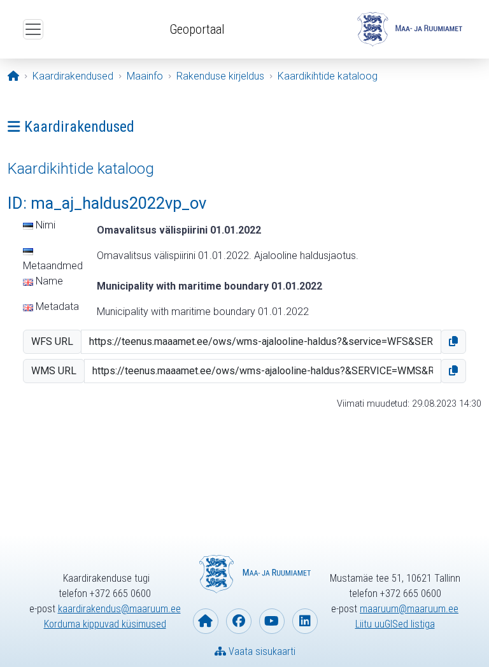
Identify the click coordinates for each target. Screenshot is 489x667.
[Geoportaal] (408, 29)
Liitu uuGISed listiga (395, 624)
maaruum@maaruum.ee (409, 609)
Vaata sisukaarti (260, 651)
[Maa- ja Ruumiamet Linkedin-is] (305, 621)
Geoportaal (197, 29)
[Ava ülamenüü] (33, 29)
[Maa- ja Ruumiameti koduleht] (205, 621)
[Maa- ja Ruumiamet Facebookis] (239, 621)
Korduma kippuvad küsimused (105, 624)
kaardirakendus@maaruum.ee (119, 609)
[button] (453, 341)
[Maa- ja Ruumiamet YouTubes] (272, 621)
